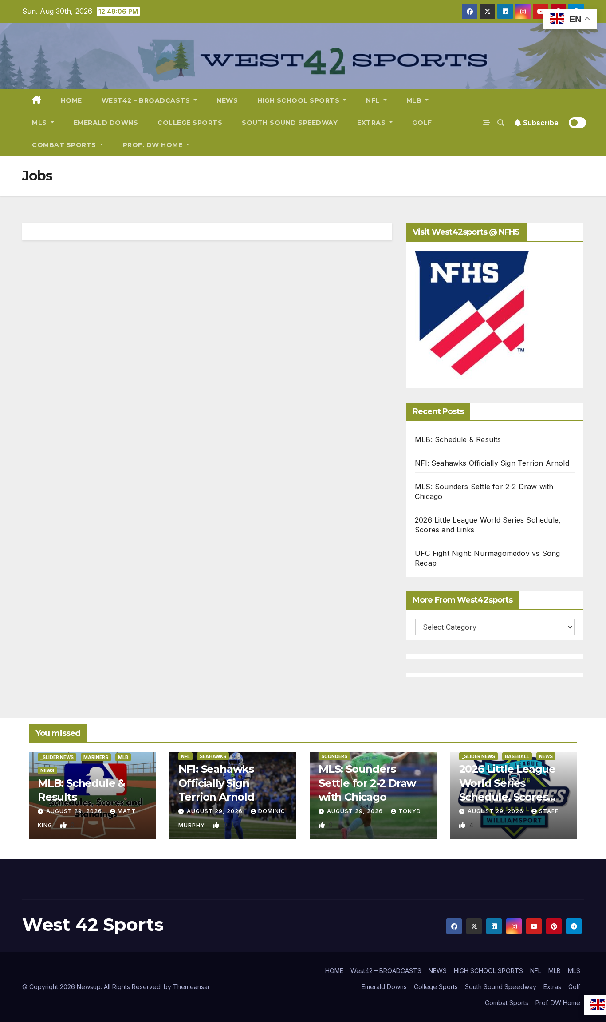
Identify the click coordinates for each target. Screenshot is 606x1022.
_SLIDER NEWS (57, 757)
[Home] (36, 100)
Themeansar (191, 986)
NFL (374, 100)
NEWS (227, 100)
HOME (71, 100)
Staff (549, 811)
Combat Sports (65, 145)
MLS (40, 123)
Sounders (334, 756)
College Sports (189, 123)
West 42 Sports (93, 924)
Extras (372, 123)
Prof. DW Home (154, 145)
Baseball (517, 756)
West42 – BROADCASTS (147, 100)
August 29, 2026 (75, 811)
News (47, 770)
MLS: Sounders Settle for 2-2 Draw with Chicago (367, 783)
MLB (415, 100)
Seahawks (213, 756)
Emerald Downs (106, 123)
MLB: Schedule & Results (458, 439)
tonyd (409, 811)
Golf (422, 123)
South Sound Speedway (290, 123)
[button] (500, 122)
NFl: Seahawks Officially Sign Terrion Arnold (492, 463)
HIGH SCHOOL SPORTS (299, 100)
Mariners (95, 757)
